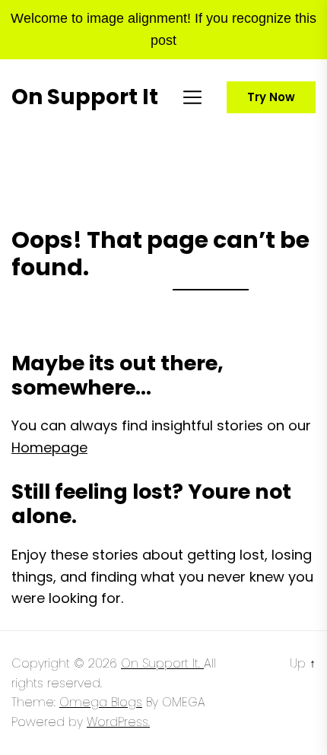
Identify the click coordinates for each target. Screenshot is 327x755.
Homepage (49, 447)
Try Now (271, 97)
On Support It (84, 97)
